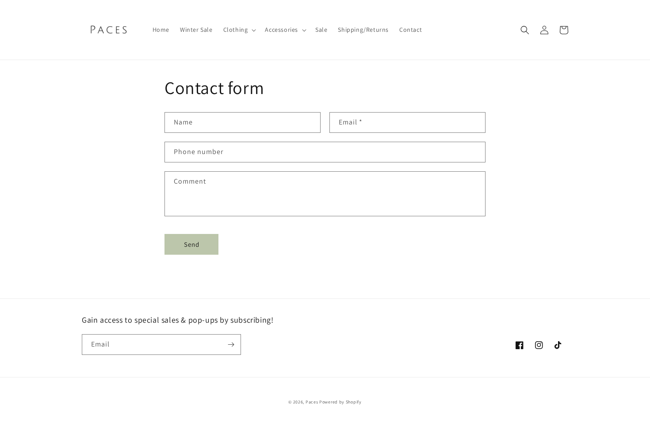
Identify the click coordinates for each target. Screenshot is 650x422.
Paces (312, 402)
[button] (239, 29)
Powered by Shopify (340, 402)
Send (191, 244)
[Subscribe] (231, 344)
